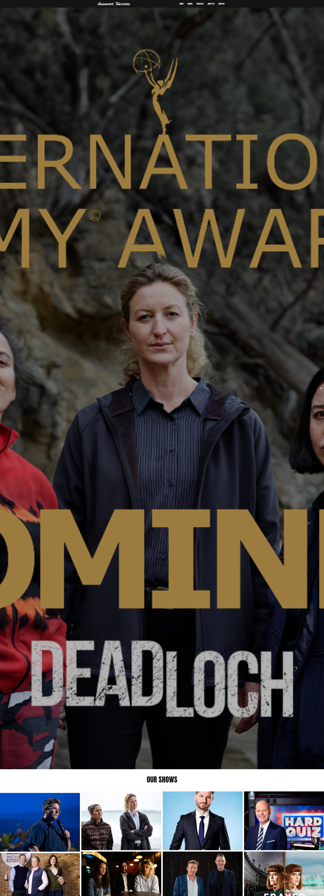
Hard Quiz (284, 821)
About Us (211, 3)
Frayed (284, 881)
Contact (221, 3)
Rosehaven (40, 883)
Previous (3, 388)
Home (181, 3)
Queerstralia (121, 881)
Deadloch (121, 821)
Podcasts (200, 3)
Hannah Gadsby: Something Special (40, 822)
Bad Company (40, 791)
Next (321, 388)
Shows (190, 3)
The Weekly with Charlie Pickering (203, 821)
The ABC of (202, 881)
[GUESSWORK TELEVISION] (114, 3)
